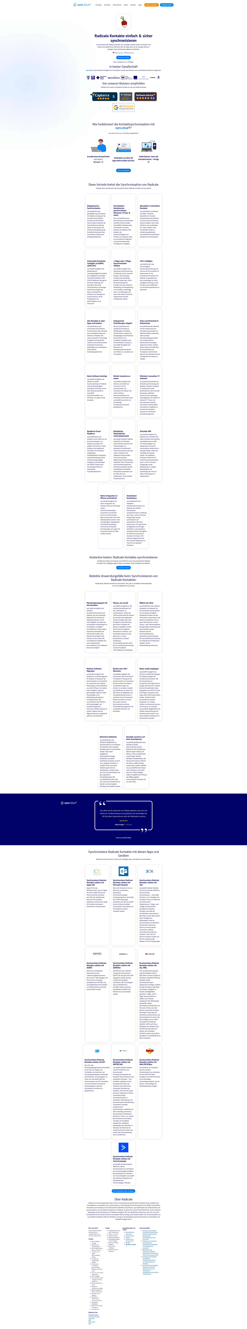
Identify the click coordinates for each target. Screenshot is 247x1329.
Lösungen (98, 5)
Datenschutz (92, 1322)
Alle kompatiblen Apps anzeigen (123, 1191)
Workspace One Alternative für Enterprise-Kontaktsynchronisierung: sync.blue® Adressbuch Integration (150, 1260)
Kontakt (133, 5)
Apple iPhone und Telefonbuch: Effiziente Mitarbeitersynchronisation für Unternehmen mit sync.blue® (150, 1252)
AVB (90, 1320)
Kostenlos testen (167, 5)
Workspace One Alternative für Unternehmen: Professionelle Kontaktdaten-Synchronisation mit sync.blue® (150, 1244)
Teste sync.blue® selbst (123, 837)
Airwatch (128, 1237)
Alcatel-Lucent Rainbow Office (130, 1240)
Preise (126, 5)
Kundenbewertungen (94, 1317)
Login (140, 5)
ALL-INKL (128, 1242)
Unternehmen (117, 5)
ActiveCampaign (130, 1236)
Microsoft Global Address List (130, 1233)
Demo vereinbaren (151, 5)
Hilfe (90, 1323)
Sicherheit (107, 5)
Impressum (91, 1318)
